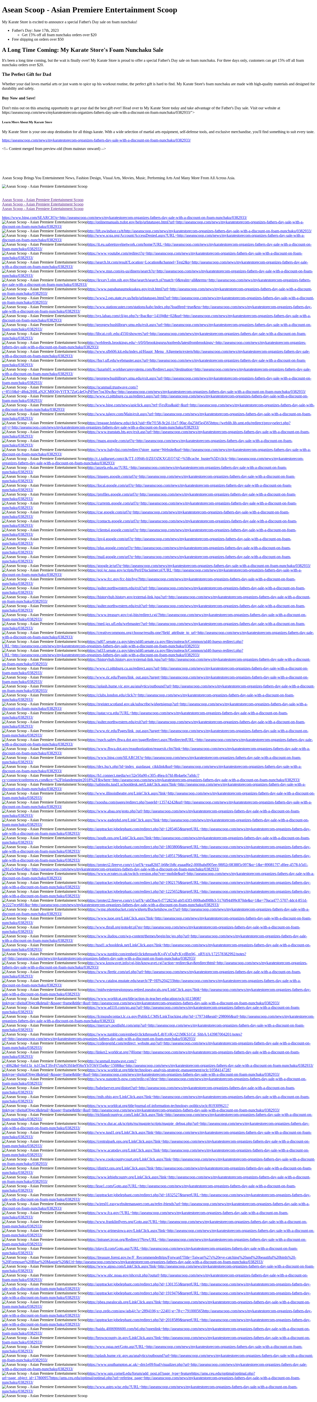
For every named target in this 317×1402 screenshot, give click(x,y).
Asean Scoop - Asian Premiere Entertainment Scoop (42, 200)
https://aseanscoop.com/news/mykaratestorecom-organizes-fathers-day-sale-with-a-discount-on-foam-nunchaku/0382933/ (96, 140)
